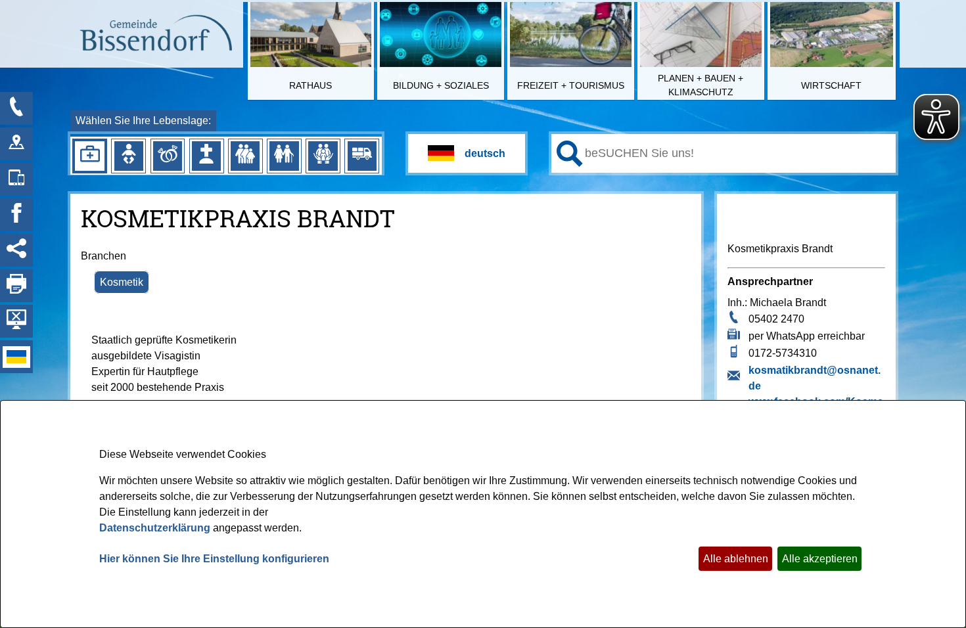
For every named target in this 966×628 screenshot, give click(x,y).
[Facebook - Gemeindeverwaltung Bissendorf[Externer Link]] (16, 214)
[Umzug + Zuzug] (362, 155)
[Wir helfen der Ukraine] (16, 356)
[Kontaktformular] (16, 108)
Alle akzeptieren (820, 558)
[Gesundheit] (89, 155)
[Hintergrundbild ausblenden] (16, 321)
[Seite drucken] (16, 285)
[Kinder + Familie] (245, 155)
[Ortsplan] (16, 143)
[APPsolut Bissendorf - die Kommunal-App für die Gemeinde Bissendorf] (16, 179)
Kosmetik (121, 282)
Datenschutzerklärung (154, 527)
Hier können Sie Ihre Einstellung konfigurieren (214, 558)
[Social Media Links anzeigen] (16, 250)
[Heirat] (167, 155)
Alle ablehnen (735, 558)
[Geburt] (128, 155)
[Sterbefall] (206, 155)
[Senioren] (283, 155)
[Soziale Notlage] (322, 155)
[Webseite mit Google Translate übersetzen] (466, 153)
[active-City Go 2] (155, 35)
